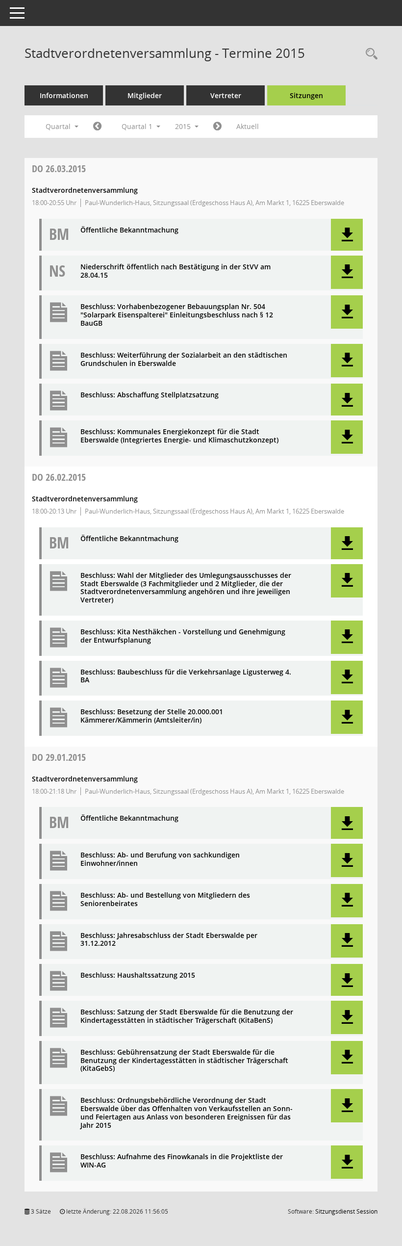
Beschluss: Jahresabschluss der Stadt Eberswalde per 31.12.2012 (168, 940)
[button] (347, 235)
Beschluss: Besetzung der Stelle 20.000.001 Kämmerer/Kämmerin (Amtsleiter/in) (151, 716)
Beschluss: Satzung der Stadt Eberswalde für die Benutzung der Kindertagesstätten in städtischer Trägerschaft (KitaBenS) (186, 1016)
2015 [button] (184, 126)
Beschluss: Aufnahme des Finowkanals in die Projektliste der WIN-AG (181, 1161)
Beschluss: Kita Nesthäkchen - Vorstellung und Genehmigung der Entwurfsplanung (182, 636)
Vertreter (225, 95)
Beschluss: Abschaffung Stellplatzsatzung (149, 395)
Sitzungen (306, 95)
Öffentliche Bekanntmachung (129, 230)
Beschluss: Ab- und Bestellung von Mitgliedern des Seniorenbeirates (165, 899)
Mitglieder (144, 95)
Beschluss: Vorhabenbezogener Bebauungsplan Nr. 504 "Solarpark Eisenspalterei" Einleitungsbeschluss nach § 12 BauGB (176, 315)
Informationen (64, 95)
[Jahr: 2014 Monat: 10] (97, 126)
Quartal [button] (59, 126)
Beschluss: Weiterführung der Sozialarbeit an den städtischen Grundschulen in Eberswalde (183, 359)
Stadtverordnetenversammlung (85, 190)
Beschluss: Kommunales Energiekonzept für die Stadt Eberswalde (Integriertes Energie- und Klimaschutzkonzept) (179, 436)
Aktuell (247, 126)
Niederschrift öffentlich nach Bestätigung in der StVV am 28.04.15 (175, 271)
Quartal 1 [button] (138, 126)
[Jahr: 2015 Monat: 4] (217, 126)
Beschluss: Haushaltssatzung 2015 (137, 975)
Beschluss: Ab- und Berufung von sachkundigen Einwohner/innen (160, 859)
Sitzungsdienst (346, 1211)
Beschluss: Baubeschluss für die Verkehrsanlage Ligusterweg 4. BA (185, 676)
